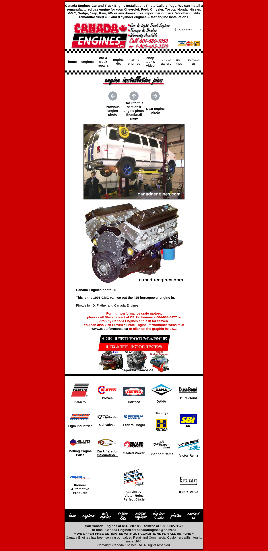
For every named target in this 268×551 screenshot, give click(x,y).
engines (87, 62)
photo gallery (166, 61)
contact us (193, 61)
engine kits (118, 61)
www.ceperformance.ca (110, 329)
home (72, 62)
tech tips (179, 61)
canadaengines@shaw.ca (156, 530)
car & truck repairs (103, 61)
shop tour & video (150, 61)
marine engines (134, 61)
